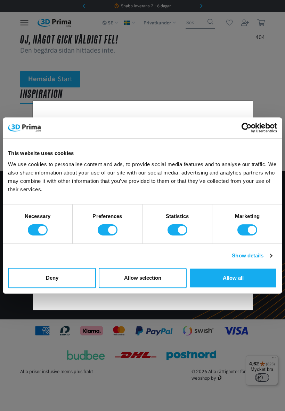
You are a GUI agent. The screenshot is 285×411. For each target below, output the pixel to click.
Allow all (233, 278)
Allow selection (142, 278)
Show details (247, 255)
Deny (52, 278)
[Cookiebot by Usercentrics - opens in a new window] (246, 128)
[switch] (107, 229)
